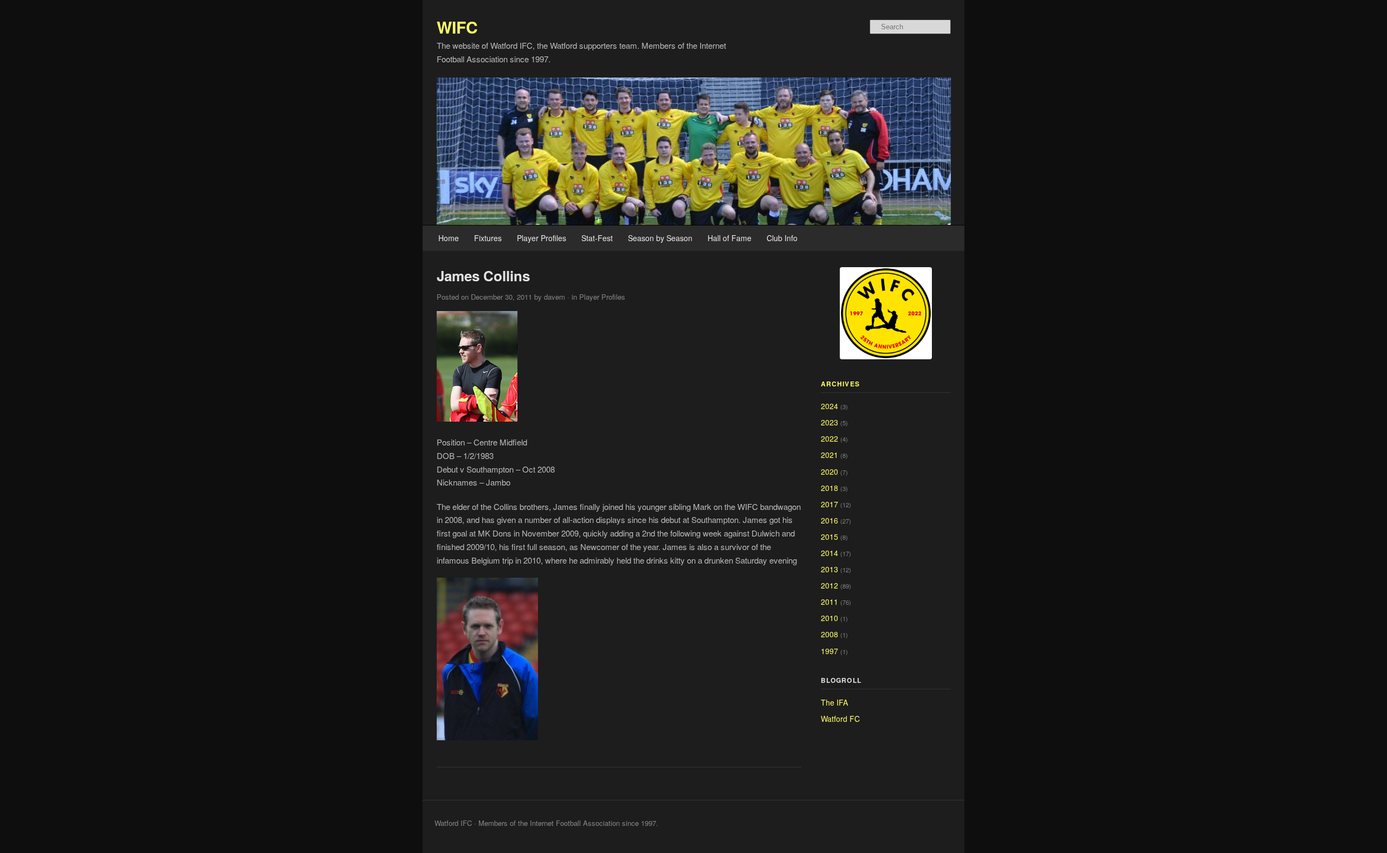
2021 (829, 454)
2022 (829, 438)
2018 (829, 487)
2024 (829, 405)
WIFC (457, 26)
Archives (840, 384)
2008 (829, 634)
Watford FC (840, 718)
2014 (829, 552)
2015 (829, 536)
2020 (829, 471)
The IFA (834, 702)
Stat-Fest (597, 237)
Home (448, 237)
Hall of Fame (729, 237)
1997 (829, 650)
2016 (829, 520)
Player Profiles (541, 237)
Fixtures (488, 237)
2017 (829, 504)
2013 (829, 569)
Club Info (782, 237)
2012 (829, 585)
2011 (829, 601)
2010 (829, 617)
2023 (829, 422)
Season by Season (660, 237)
